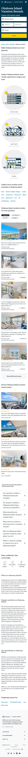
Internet (14, 217)
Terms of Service (14, 746)
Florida (12, 44)
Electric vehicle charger (13, 191)
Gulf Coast (4, 702)
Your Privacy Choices (16, 749)
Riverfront (18, 195)
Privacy (24, 744)
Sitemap (16, 744)
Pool (2, 191)
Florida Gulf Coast (15, 702)
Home (3, 44)
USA (7, 44)
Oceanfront (9, 195)
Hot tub (5, 217)
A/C (15, 198)
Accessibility (7, 749)
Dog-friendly (15, 215)
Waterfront (9, 198)
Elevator (13, 201)
